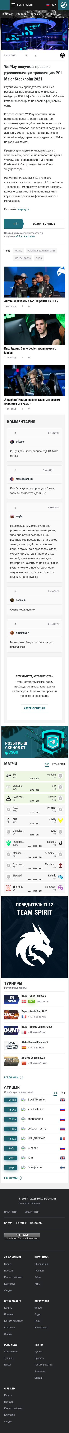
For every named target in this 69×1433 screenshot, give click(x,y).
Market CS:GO (32, 1212)
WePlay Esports (23, 258)
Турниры (49, 14)
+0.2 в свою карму (25, 236)
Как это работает (13, 1277)
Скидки (8, 1290)
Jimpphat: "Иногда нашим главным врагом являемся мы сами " (32, 402)
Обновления (41, 1264)
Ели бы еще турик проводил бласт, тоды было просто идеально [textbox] (32, 491)
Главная (7, 14)
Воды (37, 1321)
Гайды (37, 1277)
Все (47, 764)
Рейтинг (21, 1223)
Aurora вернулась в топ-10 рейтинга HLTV (31, 301)
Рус (63, 1093)
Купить (8, 1264)
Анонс (39, 258)
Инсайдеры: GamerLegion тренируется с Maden (30, 351)
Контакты (36, 1223)
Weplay (18, 251)
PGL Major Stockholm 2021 (41, 251)
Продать (8, 1271)
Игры (37, 1284)
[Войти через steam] (63, 5)
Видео (37, 1314)
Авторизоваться (34, 708)
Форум (38, 1308)
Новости (21, 14)
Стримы (35, 14)
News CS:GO (10, 1212)
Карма (8, 1223)
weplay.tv (23, 209)
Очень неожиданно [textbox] (22, 610)
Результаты (58, 764)
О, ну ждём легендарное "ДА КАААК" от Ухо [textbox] (34, 453)
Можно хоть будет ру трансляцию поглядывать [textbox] (32, 644)
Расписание (40, 1328)
